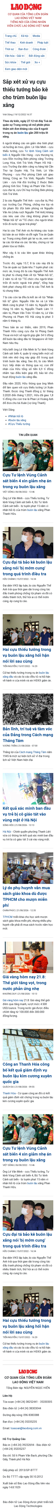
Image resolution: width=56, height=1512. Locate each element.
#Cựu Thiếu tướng (19, 424)
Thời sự (9, 49)
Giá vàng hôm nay (13, 1000)
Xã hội (24, 36)
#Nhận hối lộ (15, 416)
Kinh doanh (26, 42)
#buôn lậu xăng (17, 420)
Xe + (37, 62)
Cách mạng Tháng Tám (32, 752)
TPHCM (8, 917)
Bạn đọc (23, 49)
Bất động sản (37, 55)
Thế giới (25, 62)
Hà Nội (7, 831)
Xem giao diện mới (16, 69)
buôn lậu (23, 132)
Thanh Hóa (9, 1093)
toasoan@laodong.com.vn (26, 1428)
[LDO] (28, 456)
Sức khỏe (10, 62)
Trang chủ (11, 36)
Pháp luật (42, 42)
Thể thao (10, 42)
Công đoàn (39, 49)
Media (36, 36)
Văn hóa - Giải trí (14, 55)
